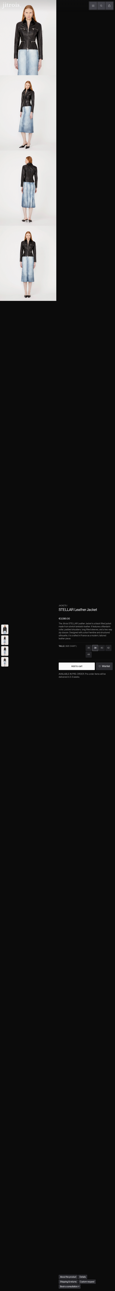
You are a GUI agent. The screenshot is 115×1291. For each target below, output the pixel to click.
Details (83, 1277)
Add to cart (76, 666)
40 (102, 648)
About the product (68, 1277)
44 (88, 654)
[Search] (101, 5)
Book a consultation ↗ (69, 1286)
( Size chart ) (71, 646)
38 (95, 648)
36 (88, 648)
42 (108, 648)
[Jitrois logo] (11, 5)
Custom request (87, 1281)
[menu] (93, 5)
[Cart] (109, 5)
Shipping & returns (68, 1281)
